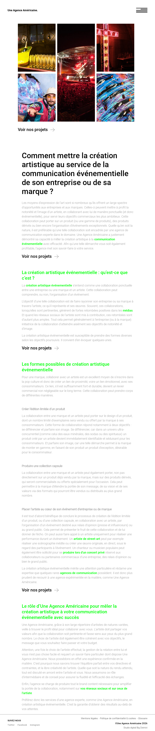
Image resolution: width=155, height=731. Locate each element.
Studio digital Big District (135, 727)
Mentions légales (89, 718)
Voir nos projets (33, 129)
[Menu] (141, 10)
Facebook (22, 725)
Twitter (11, 725)
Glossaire (142, 718)
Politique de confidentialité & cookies (118, 718)
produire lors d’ (73, 552)
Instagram (35, 725)
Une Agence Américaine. (23, 10)
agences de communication (78, 573)
